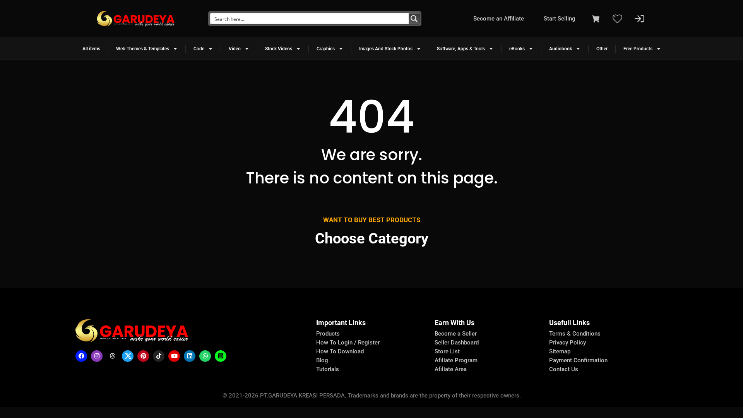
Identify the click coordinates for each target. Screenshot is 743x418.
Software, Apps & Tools (461, 48)
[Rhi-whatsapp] (205, 356)
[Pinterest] (143, 356)
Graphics (326, 48)
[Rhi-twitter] (128, 356)
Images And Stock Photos (386, 48)
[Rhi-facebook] (81, 356)
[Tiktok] (158, 356)
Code (198, 48)
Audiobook (560, 48)
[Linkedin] (189, 356)
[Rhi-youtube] (174, 356)
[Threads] (112, 356)
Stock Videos (278, 48)
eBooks (517, 48)
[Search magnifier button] (414, 18)
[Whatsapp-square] (220, 356)
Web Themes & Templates (142, 48)
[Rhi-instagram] (97, 356)
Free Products (637, 48)
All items (91, 48)
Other (602, 48)
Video (235, 48)
